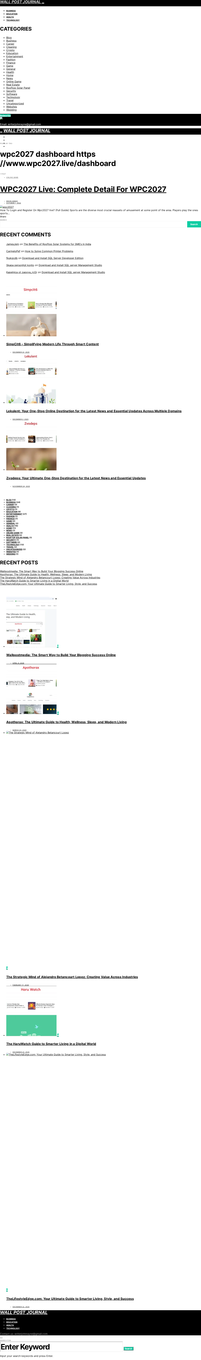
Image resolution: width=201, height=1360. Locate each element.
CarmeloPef (13, 251)
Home (9, 75)
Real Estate (13, 84)
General (10, 69)
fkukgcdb (12, 258)
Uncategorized (15, 103)
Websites (11, 106)
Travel (10, 100)
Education (11, 14)
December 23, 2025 (21, 1052)
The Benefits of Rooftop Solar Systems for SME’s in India (57, 244)
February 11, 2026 (21, 985)
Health (10, 17)
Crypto (10, 50)
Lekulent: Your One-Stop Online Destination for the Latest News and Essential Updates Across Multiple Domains (94, 411)
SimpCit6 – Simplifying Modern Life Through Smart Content (52, 344)
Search (3, 220)
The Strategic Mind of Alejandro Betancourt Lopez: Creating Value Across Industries (50, 577)
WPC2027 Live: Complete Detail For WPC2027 (83, 189)
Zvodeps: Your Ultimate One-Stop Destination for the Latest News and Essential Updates (76, 478)
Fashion (10, 59)
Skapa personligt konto (20, 265)
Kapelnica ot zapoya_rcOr (21, 272)
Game (9, 65)
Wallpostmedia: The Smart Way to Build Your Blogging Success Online (41, 571)
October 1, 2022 (13, 203)
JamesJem (12, 244)
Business (11, 11)
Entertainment (14, 56)
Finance (10, 62)
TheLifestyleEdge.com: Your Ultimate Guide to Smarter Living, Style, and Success (48, 583)
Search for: (5, 1340)
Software (11, 94)
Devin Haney (12, 201)
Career (10, 43)
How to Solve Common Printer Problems (49, 251)
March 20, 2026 (19, 730)
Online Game (13, 81)
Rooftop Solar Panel (18, 87)
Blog (9, 37)
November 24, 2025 (21, 486)
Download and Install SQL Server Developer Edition (52, 258)
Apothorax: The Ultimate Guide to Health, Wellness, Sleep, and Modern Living (46, 574)
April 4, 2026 (18, 663)
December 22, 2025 (21, 352)
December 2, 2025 (20, 419)
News (9, 78)
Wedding (11, 109)
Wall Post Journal (26, 130)
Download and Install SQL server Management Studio (70, 265)
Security (11, 91)
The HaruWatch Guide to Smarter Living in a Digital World (34, 580)
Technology (13, 20)
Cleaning (11, 47)
